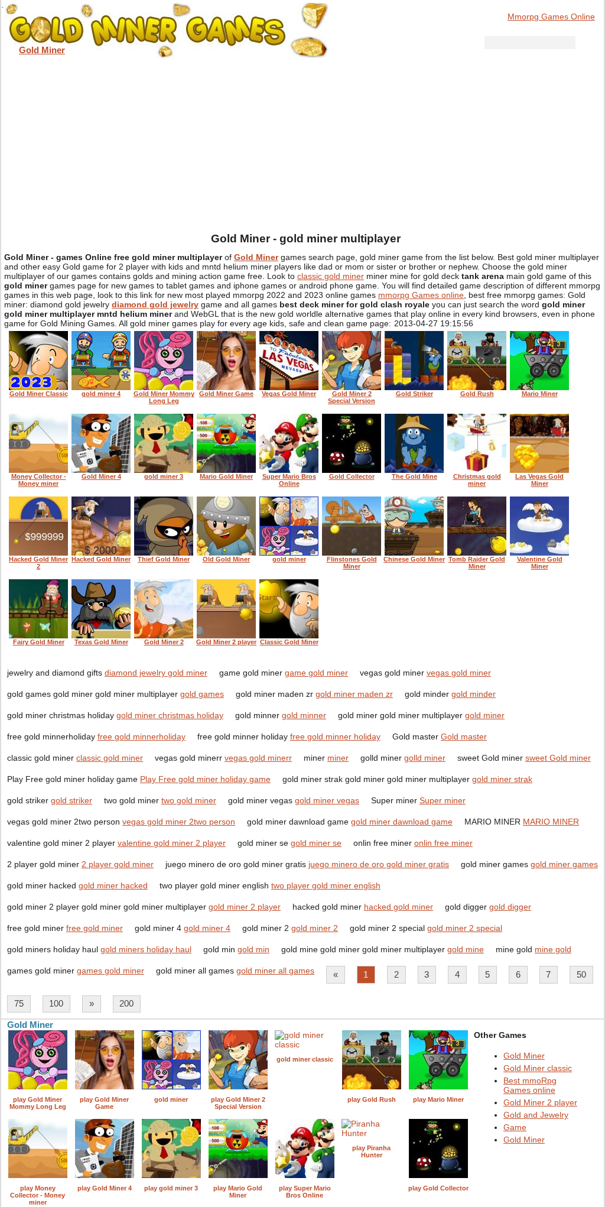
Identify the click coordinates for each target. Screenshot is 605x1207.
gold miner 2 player (245, 906)
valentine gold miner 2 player (172, 843)
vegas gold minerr (258, 758)
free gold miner (94, 928)
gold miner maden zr (354, 694)
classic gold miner (330, 276)
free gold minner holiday (335, 736)
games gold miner (110, 970)
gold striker (71, 800)
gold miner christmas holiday (169, 715)
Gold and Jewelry (535, 1115)
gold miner (485, 715)
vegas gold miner (459, 672)
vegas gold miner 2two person (178, 821)
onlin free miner (443, 843)
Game (514, 1127)
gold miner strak (502, 779)
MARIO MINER (551, 821)
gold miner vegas (327, 800)
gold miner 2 (314, 928)
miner (338, 758)
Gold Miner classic (537, 1068)
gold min (253, 949)
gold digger (510, 906)
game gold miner (316, 672)
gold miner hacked (113, 885)
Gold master (464, 736)
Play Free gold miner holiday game (205, 779)
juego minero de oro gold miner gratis (378, 864)
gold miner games (564, 864)
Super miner (442, 800)
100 (56, 1003)
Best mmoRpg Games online (530, 1085)
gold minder (473, 694)
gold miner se (316, 843)
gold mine (465, 949)
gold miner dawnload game (402, 821)
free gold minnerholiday (141, 736)
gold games (202, 694)
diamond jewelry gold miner (156, 672)
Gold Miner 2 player (540, 1102)
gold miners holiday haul (145, 949)
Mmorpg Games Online (551, 16)
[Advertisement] (302, 142)
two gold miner (188, 800)
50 (581, 974)
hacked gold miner (398, 906)
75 (19, 1003)
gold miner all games (275, 970)
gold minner (304, 715)
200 (126, 1003)
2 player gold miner (118, 864)
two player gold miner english (325, 885)
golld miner (424, 758)
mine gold (553, 949)
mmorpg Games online (421, 295)
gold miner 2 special (464, 928)
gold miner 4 (207, 928)
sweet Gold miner (558, 758)
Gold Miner (524, 1055)
